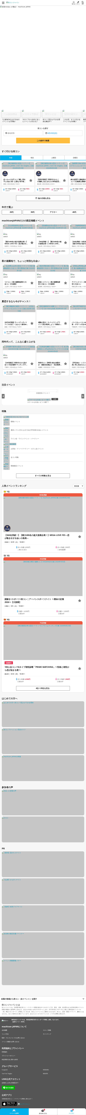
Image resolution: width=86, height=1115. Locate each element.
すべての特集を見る (43, 475)
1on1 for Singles (7, 1074)
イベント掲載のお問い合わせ (10, 1042)
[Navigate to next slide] (82, 396)
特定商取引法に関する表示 (10, 1059)
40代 (74, 212)
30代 (32, 212)
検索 (83, 3)
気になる (73, 3)
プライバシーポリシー (8, 1056)
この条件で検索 (43, 140)
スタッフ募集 (47, 1030)
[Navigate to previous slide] (3, 396)
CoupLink (5, 1070)
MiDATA (45, 1074)
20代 (12, 212)
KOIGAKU (46, 1070)
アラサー (53, 212)
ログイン (78, 3)
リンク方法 (5, 1034)
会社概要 (4, 1030)
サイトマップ (47, 1034)
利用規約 (4, 1052)
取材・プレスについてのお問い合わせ (13, 1038)
